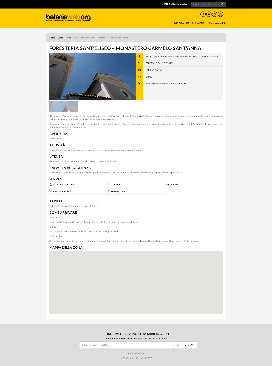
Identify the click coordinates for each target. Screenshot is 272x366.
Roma (68, 37)
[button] (136, 279)
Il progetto (181, 22)
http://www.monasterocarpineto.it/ (168, 83)
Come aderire (217, 22)
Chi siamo (198, 22)
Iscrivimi (187, 345)
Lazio (60, 37)
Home (52, 37)
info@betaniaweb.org (178, 4)
